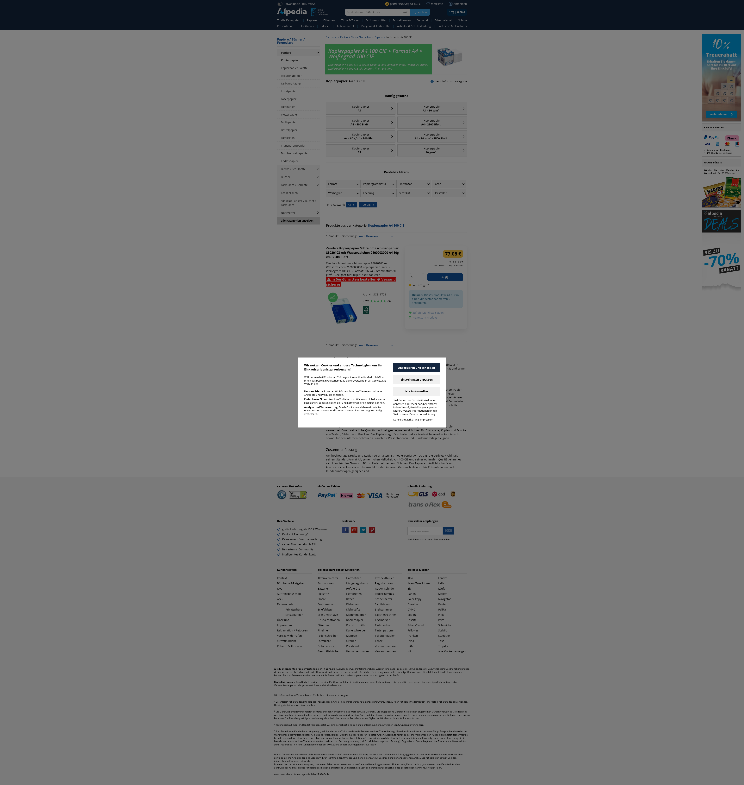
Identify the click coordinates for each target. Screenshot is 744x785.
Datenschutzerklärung (406, 419)
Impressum (426, 419)
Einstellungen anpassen (416, 379)
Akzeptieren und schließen (416, 368)
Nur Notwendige (416, 391)
